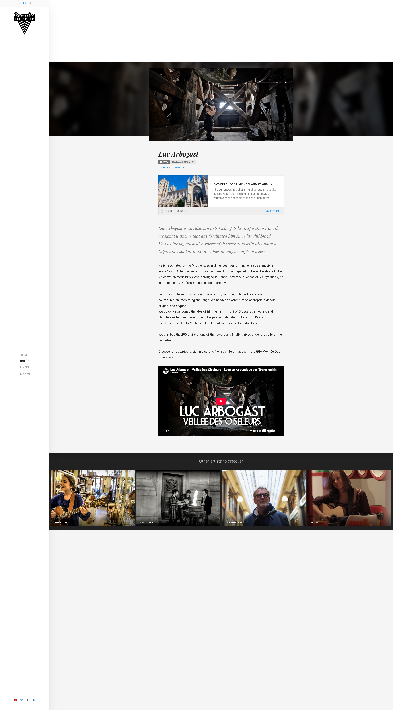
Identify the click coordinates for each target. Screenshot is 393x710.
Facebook (164, 167)
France (164, 162)
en (24, 3)
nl (30, 3)
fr (19, 3)
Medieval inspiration (183, 162)
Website (179, 167)
